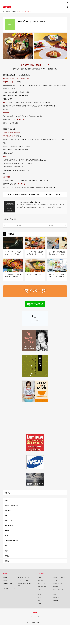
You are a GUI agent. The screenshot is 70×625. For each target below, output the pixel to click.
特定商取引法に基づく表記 (25, 584)
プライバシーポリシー (24, 580)
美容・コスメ (8, 520)
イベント (7, 535)
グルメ (6, 500)
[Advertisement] (35, 418)
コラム (39, 594)
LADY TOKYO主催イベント (12, 540)
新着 (39, 600)
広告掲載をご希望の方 (9, 583)
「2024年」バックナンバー (9, 589)
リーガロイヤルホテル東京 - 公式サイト (29, 202)
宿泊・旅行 (8, 510)
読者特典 (7, 561)
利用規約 (5, 580)
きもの (6, 551)
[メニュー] (67, 7)
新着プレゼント (9, 525)
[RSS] (38, 616)
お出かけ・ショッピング (11, 505)
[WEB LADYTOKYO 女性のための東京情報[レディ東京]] (7, 7)
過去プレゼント (42, 586)
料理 (6, 546)
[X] (35, 616)
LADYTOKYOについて (24, 577)
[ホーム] (3, 11)
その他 (39, 603)
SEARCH (68, 2)
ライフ (6, 515)
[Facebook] (31, 616)
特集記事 (7, 530)
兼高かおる (8, 556)
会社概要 (5, 577)
